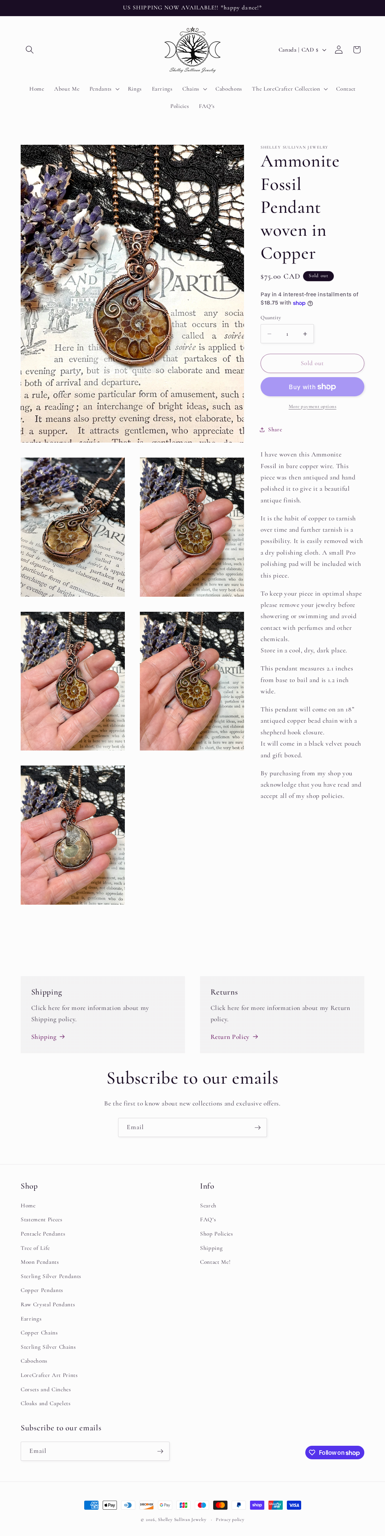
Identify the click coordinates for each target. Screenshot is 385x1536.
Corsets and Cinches (46, 1389)
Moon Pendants (40, 1262)
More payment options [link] (312, 406)
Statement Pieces (41, 1219)
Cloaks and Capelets (46, 1403)
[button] (30, 50)
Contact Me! (215, 1262)
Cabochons (34, 1360)
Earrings (31, 1318)
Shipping (44, 1037)
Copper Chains (39, 1332)
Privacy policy (230, 1519)
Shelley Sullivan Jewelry (182, 1519)
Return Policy (230, 1037)
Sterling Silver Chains (48, 1346)
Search (208, 1205)
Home (28, 1205)
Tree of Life (35, 1248)
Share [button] (275, 429)
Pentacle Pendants (43, 1233)
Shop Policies (216, 1233)
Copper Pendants (42, 1290)
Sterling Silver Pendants (51, 1276)
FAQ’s (208, 1219)
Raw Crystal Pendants (48, 1304)
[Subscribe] (258, 1127)
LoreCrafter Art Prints (49, 1375)
